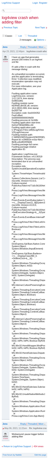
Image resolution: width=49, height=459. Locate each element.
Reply (23, 47)
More (41, 47)
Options (40, 40)
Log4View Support (11, 3)
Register (43, 3)
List (20, 36)
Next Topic (40, 27)
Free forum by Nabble (12, 455)
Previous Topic (11, 27)
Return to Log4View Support (17, 446)
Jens (4, 47)
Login (35, 3)
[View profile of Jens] (5, 58)
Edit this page (40, 455)
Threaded (32, 36)
